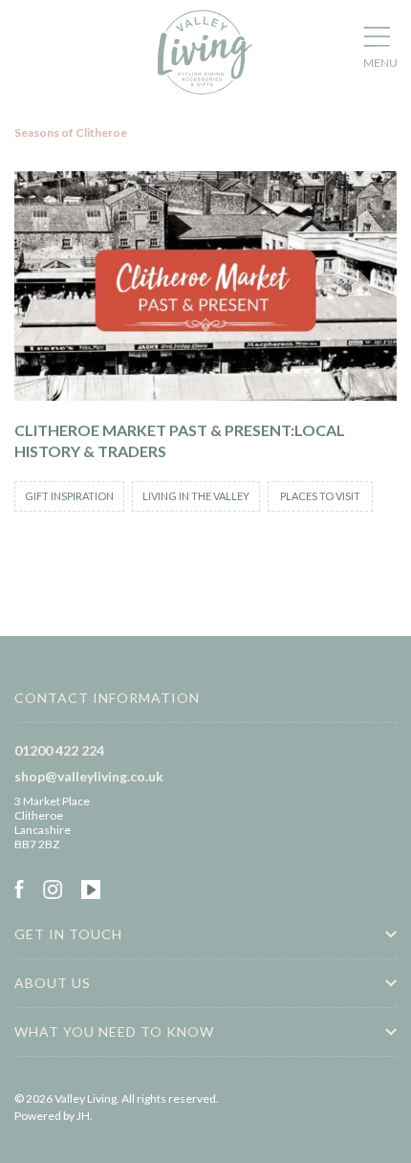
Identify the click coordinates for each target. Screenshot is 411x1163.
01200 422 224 (59, 750)
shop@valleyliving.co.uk (88, 776)
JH (83, 1115)
